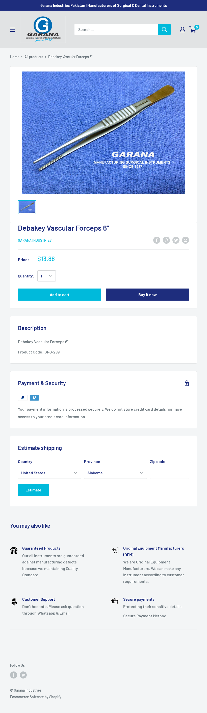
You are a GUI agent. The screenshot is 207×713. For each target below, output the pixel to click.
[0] (193, 29)
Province (92, 461)
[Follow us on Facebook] (13, 675)
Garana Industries (34, 240)
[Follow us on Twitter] (23, 675)
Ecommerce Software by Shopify (35, 697)
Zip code (157, 461)
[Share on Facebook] (156, 240)
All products (33, 57)
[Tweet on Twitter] (175, 240)
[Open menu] (12, 30)
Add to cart (59, 294)
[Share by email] (185, 240)
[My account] (182, 29)
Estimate (33, 489)
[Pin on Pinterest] (166, 240)
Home (14, 57)
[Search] (164, 29)
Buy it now (147, 294)
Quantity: (26, 275)
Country (25, 461)
